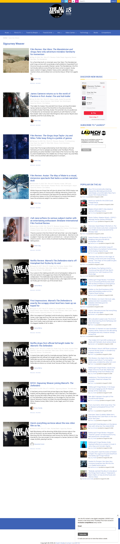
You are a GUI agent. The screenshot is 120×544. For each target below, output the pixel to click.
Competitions (106, 32)
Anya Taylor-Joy (35, 143)
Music (7, 32)
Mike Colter (49, 268)
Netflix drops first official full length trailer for (51, 344)
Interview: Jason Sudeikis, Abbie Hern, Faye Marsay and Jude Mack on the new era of (102, 416)
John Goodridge (94, 400)
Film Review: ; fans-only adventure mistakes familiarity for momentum (52, 52)
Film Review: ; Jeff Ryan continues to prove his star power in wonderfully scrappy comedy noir (102, 350)
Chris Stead (93, 213)
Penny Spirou (94, 295)
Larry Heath (85, 276)
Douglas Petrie (60, 308)
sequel (75, 185)
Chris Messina (73, 228)
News (52, 99)
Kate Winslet (55, 101)
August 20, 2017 (37, 266)
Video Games (70, 32)
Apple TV (43, 143)
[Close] (117, 515)
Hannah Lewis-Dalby (88, 478)
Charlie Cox (52, 266)
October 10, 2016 (37, 388)
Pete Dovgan (94, 221)
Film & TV (17, 32)
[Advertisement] (60, 24)
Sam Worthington (65, 101)
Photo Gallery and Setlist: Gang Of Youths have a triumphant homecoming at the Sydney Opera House (102, 249)
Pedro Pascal (60, 57)
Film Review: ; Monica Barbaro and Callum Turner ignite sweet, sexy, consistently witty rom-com (102, 360)
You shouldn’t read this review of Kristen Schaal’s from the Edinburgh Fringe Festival (102, 454)
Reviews (53, 57)
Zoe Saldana (46, 103)
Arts (58, 32)
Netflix (55, 268)
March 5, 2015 (36, 428)
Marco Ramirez (44, 310)
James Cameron (45, 101)
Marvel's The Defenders (37, 268)
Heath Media (60, 543)
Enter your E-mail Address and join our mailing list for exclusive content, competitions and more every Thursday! (92, 141)
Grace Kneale (94, 428)
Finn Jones (59, 266)
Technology (84, 32)
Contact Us (70, 543)
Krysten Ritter (68, 266)
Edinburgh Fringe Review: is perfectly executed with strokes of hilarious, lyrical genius (101, 282)
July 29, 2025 (36, 99)
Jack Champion (35, 101)
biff (45, 228)
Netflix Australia (62, 268)
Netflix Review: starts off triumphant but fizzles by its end (53, 261)
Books (96, 32)
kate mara (44, 230)
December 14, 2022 (38, 183)
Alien (48, 428)
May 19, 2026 (36, 57)
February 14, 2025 (37, 141)
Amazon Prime (64, 226)
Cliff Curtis (68, 183)
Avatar (56, 99)
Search (113, 1)
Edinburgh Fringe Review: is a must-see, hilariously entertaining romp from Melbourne (101, 369)
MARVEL (33, 350)
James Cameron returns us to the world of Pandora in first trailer (50, 94)
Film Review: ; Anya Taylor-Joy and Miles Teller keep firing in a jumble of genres (51, 136)
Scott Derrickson (64, 143)
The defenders (46, 270)
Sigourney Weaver (70, 57)
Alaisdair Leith (94, 314)
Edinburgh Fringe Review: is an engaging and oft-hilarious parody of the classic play (101, 389)
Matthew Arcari (94, 243)
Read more (35, 83)
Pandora (52, 185)
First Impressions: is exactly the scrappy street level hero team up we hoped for (53, 303)
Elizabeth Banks (35, 230)
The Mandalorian (42, 59)
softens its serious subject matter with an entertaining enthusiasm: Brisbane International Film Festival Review (54, 220)
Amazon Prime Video (36, 228)
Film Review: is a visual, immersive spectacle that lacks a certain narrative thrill (54, 178)
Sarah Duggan (94, 204)
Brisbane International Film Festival (57, 228)
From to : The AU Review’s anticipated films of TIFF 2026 (101, 407)
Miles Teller (50, 143)
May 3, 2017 (35, 348)
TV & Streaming (69, 141)
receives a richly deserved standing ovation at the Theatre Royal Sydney (100, 291)
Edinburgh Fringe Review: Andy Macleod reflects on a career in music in (102, 444)
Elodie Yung (57, 348)
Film (41, 57)
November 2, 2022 (37, 226)
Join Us (77, 543)
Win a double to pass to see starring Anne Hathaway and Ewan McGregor (102, 321)
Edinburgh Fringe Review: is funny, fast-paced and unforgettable (102, 434)
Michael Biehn (55, 428)
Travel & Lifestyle (32, 32)
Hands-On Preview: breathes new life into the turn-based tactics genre (101, 463)
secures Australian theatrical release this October (99, 379)
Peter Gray (85, 197)
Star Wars (33, 59)
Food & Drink (47, 32)
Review (56, 143)
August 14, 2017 (37, 308)
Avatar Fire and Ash (65, 99)
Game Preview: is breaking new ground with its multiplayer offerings (99, 239)
